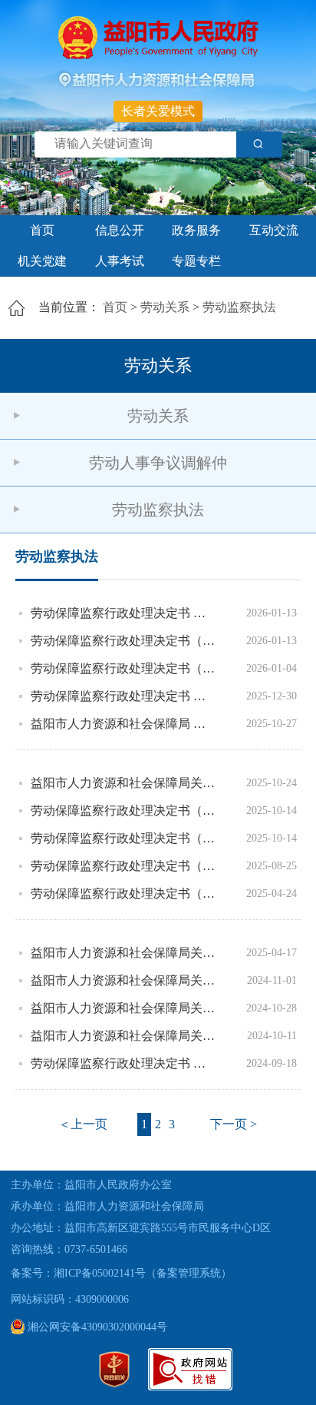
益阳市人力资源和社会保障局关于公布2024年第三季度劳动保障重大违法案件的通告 (124, 1035)
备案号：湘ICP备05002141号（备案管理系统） (121, 1273)
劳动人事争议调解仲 (158, 462)
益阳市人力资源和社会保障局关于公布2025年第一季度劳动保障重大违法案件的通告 (124, 952)
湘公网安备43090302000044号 (96, 1327)
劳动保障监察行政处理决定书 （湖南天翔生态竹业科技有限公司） (124, 1063)
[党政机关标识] (114, 1383)
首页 (42, 230)
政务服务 (196, 230)
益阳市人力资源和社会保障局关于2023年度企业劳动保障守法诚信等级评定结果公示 (124, 1008)
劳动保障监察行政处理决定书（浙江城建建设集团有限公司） (124, 893)
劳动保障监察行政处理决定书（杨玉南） (124, 810)
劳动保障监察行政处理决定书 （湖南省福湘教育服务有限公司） (124, 612)
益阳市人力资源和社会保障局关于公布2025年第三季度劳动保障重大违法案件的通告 (124, 782)
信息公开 (119, 230)
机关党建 (42, 260)
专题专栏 (196, 260)
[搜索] (259, 144)
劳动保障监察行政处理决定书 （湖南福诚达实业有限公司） (124, 695)
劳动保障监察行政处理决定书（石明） (124, 838)
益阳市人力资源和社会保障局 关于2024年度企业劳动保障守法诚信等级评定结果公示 (124, 723)
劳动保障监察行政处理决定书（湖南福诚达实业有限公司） (124, 640)
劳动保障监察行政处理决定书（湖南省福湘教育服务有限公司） (124, 668)
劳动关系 (164, 307)
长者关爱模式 (158, 111)
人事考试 (119, 260)
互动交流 (273, 230)
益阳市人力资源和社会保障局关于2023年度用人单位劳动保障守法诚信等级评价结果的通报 (124, 980)
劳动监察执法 (239, 307)
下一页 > (233, 1124)
